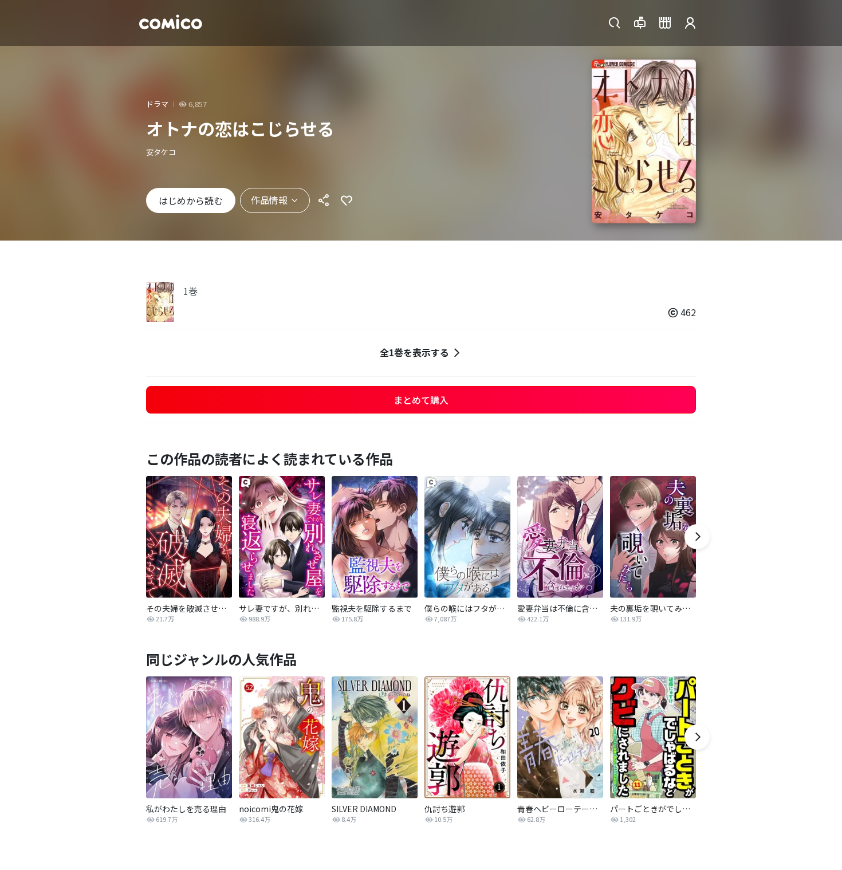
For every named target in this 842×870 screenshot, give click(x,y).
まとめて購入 (421, 400)
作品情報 (269, 200)
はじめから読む (191, 200)
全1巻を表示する (414, 352)
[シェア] (323, 200)
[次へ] (697, 536)
